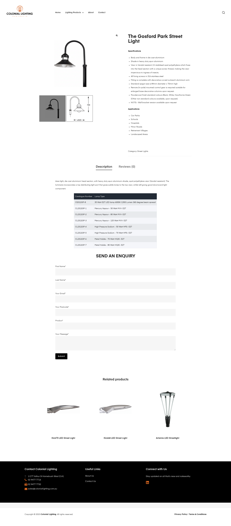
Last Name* (60, 280)
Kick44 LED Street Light (115, 438)
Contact (101, 12)
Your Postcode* (62, 307)
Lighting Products (73, 12)
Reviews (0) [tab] (127, 166)
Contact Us (90, 481)
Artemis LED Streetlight (167, 438)
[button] (117, 35)
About (91, 12)
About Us (89, 476)
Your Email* (60, 294)
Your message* (62, 334)
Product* (59, 321)
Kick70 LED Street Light (63, 438)
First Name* (60, 266)
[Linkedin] (147, 482)
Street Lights (142, 151)
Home (58, 12)
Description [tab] (104, 166)
